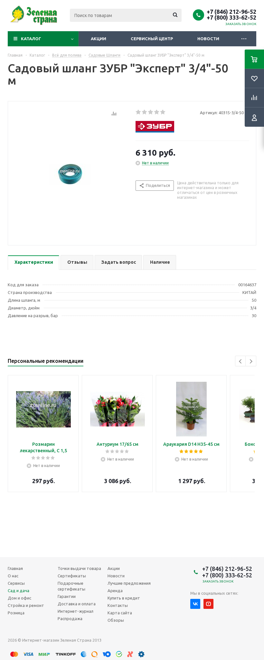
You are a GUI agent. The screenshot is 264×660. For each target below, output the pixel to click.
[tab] (33, 262)
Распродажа (70, 618)
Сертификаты (72, 575)
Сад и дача (18, 590)
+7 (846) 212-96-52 (231, 11)
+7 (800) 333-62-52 (231, 17)
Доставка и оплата (77, 603)
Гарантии (67, 596)
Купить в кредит (124, 598)
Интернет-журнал (75, 611)
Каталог (31, 38)
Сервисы (16, 583)
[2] (145, 112)
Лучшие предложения (129, 583)
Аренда (115, 590)
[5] (163, 112)
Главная (15, 568)
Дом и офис (19, 598)
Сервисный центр (152, 38)
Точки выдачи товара (79, 568)
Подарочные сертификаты (71, 586)
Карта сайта (120, 612)
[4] (157, 112)
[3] (151, 112)
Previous (240, 361)
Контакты (118, 605)
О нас (13, 575)
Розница (16, 612)
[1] (139, 112)
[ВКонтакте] (195, 604)
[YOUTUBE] (208, 604)
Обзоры (116, 620)
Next (251, 361)
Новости (208, 38)
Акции (98, 38)
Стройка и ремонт (26, 605)
